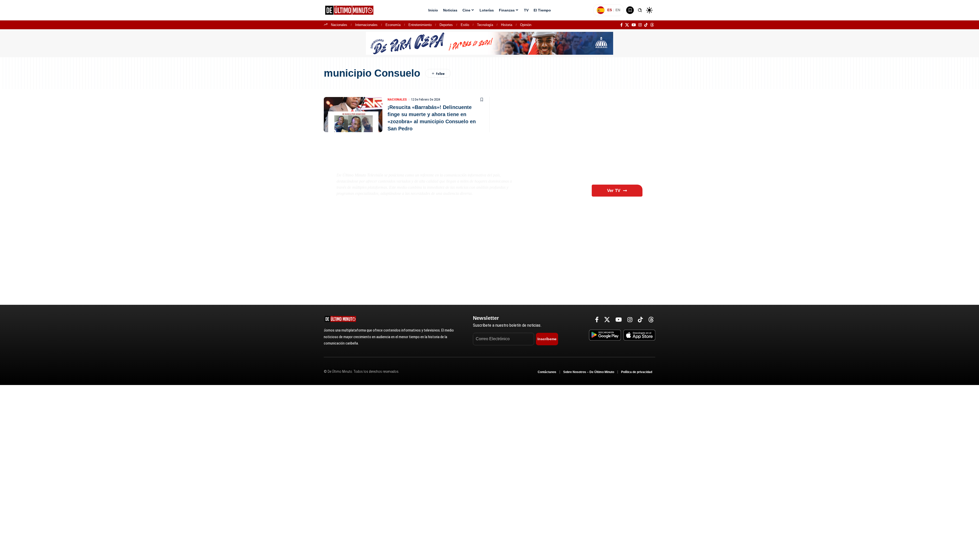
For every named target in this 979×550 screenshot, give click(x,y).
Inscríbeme (547, 339)
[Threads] (652, 25)
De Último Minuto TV (379, 163)
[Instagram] (640, 25)
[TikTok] (646, 25)
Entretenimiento (420, 25)
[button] (640, 10)
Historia (506, 25)
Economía (393, 25)
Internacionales (366, 25)
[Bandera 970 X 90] (489, 43)
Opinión (525, 25)
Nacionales (339, 25)
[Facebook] (621, 25)
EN (617, 10)
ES (609, 10)
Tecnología (485, 25)
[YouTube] (633, 25)
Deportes (446, 25)
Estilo (465, 25)
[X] (627, 25)
